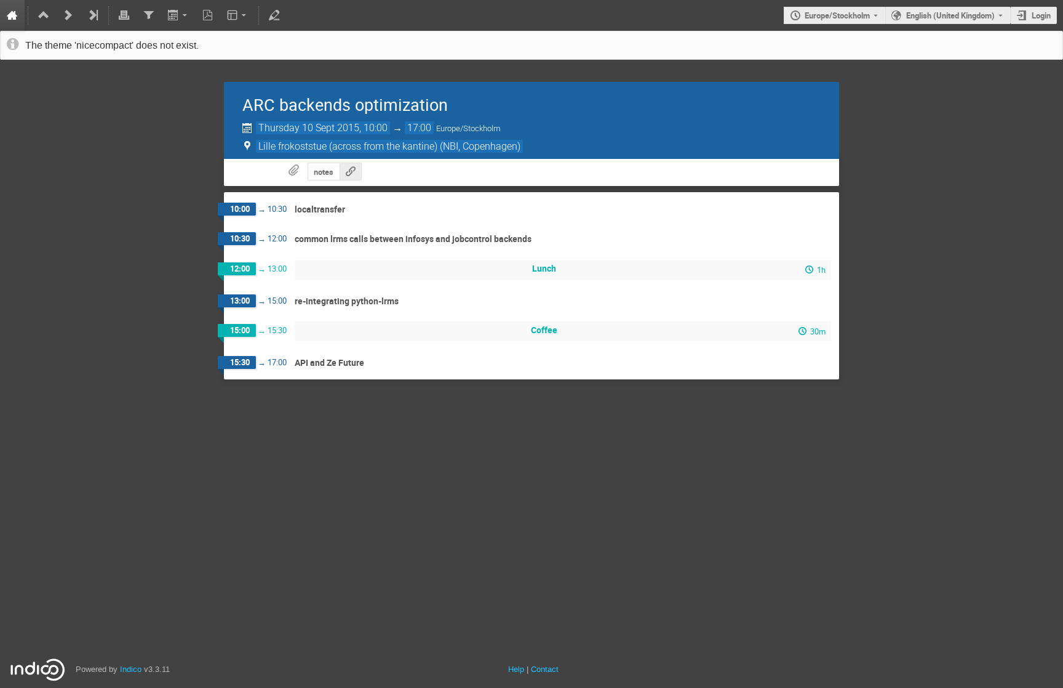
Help (516, 669)
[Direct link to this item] (353, 209)
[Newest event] (93, 15)
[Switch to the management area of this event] (274, 15)
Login (1041, 15)
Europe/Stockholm (837, 15)
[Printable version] (124, 15)
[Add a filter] (148, 15)
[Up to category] (43, 15)
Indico (130, 669)
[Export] (178, 15)
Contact (545, 669)
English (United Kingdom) (950, 15)
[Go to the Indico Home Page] (12, 15)
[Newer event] (68, 15)
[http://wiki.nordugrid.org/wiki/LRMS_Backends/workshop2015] (351, 171)
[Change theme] (237, 15)
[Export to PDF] (208, 15)
